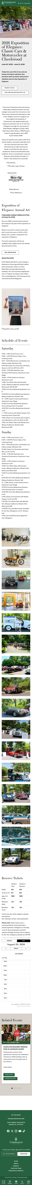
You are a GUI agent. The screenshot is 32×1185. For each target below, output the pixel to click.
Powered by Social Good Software (23, 1006)
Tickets (3, 1183)
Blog (16, 1161)
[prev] (6, 948)
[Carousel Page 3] (17, 1088)
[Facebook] (8, 1132)
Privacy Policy (8, 1177)
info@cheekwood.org (16, 1118)
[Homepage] (8, 4)
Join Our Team (16, 1168)
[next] (26, 948)
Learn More (7, 1067)
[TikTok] (23, 1132)
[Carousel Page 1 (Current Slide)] (12, 1088)
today (16, 948)
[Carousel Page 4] (20, 1088)
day (23, 940)
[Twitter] (12, 1132)
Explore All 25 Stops (10, 1078)
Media (16, 1163)
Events (16, 1183)
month (9, 940)
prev (2, 1032)
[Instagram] (16, 1132)
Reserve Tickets (10, 87)
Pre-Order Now (10, 252)
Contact (16, 1166)
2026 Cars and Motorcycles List (15, 92)
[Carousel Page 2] (14, 1088)
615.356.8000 (16, 1115)
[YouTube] (20, 1132)
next (29, 1032)
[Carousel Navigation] (16, 1032)
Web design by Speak (22, 1177)
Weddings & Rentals (16, 1170)
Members (10, 1183)
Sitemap (14, 1177)
